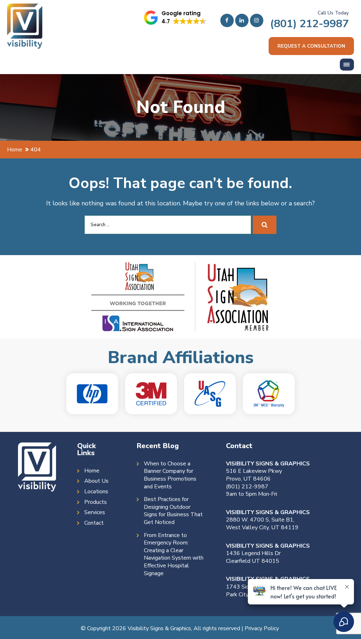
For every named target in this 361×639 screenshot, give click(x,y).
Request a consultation (311, 46)
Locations (96, 491)
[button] (175, 18)
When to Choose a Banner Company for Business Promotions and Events (170, 475)
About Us (96, 481)
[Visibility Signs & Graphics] (24, 9)
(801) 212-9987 (309, 23)
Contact (94, 523)
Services (94, 512)
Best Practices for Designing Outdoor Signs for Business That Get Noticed (173, 511)
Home (91, 471)
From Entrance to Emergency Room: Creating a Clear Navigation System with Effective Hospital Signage (173, 554)
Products (95, 502)
